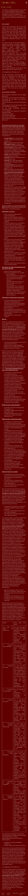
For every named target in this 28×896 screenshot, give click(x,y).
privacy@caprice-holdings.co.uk (11, 72)
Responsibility (16, 893)
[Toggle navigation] (26, 3)
